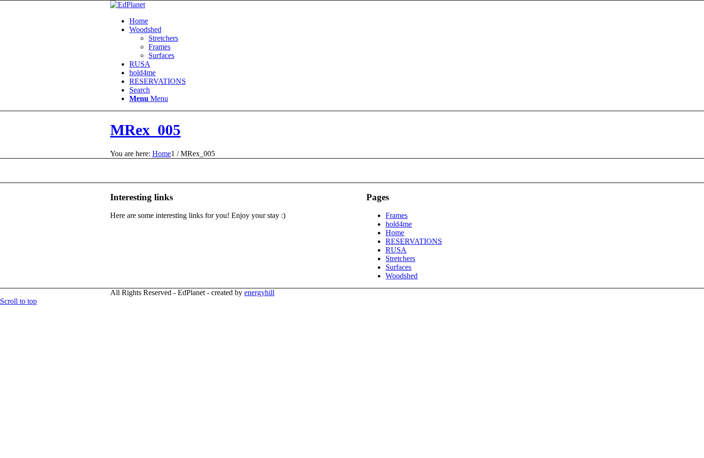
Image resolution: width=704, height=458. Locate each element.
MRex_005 (145, 129)
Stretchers (163, 38)
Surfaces (161, 55)
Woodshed (145, 29)
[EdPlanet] (127, 4)
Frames (159, 47)
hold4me (142, 73)
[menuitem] (361, 90)
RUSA (139, 64)
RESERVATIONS (157, 81)
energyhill (259, 292)
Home (138, 21)
